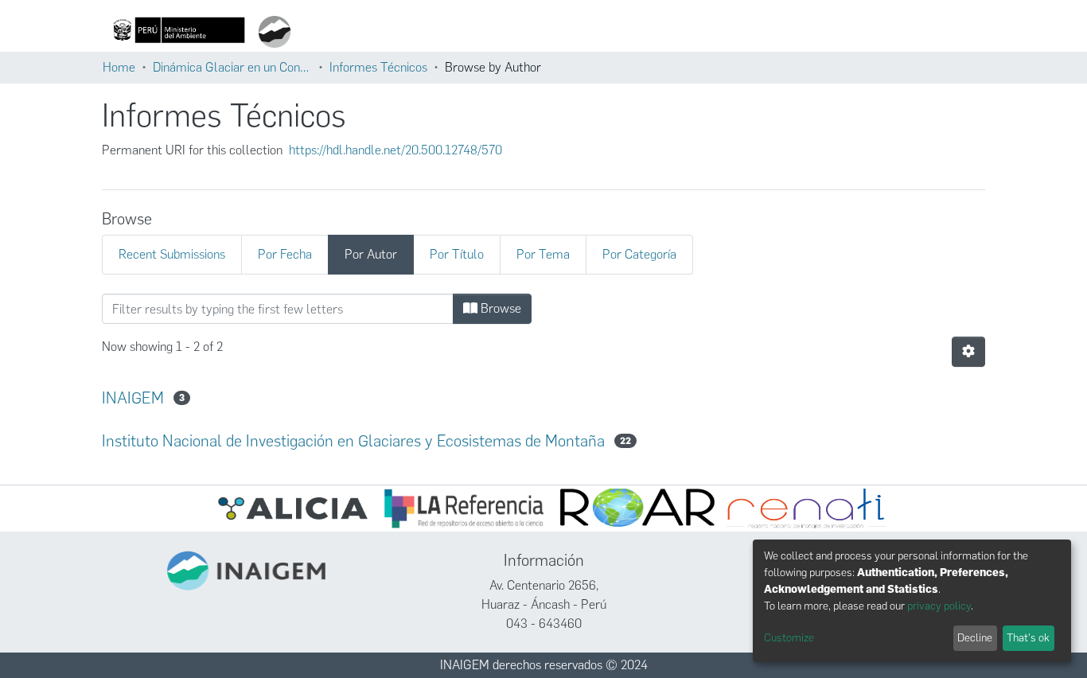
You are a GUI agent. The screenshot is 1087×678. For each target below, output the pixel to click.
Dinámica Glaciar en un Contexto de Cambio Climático (232, 67)
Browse (499, 308)
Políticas (854, 31)
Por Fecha (285, 254)
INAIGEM (133, 397)
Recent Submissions (172, 254)
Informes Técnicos (378, 67)
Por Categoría (639, 254)
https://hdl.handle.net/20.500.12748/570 (395, 150)
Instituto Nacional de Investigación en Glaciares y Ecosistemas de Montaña (353, 440)
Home (119, 67)
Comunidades (678, 31)
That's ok (1028, 638)
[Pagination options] (968, 352)
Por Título (457, 254)
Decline (974, 638)
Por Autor (371, 254)
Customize (789, 638)
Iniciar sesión (933, 31)
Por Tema (543, 254)
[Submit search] (627, 31)
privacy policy (939, 606)
